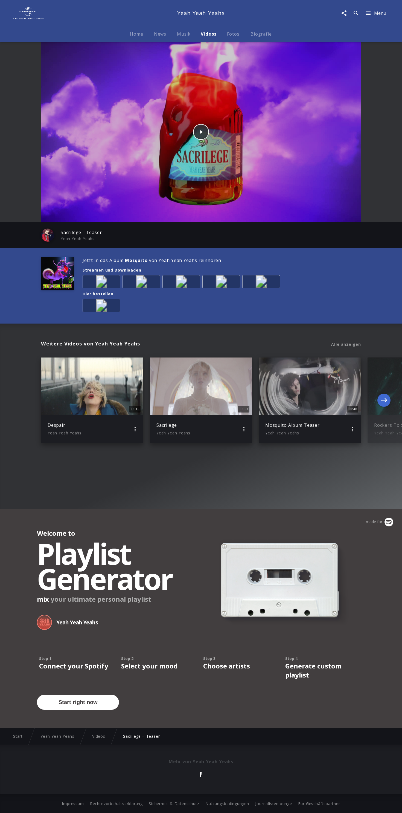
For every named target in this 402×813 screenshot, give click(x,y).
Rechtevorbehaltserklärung (116, 803)
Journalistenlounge (273, 803)
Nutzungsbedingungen (227, 803)
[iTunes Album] (262, 282)
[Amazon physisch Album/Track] (103, 306)
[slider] (179, 215)
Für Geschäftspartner (319, 803)
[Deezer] (222, 282)
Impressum (73, 803)
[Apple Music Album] (103, 282)
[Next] (384, 400)
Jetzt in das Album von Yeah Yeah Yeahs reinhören (152, 260)
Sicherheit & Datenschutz (174, 803)
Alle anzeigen (346, 344)
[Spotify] (182, 282)
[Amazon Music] (142, 282)
